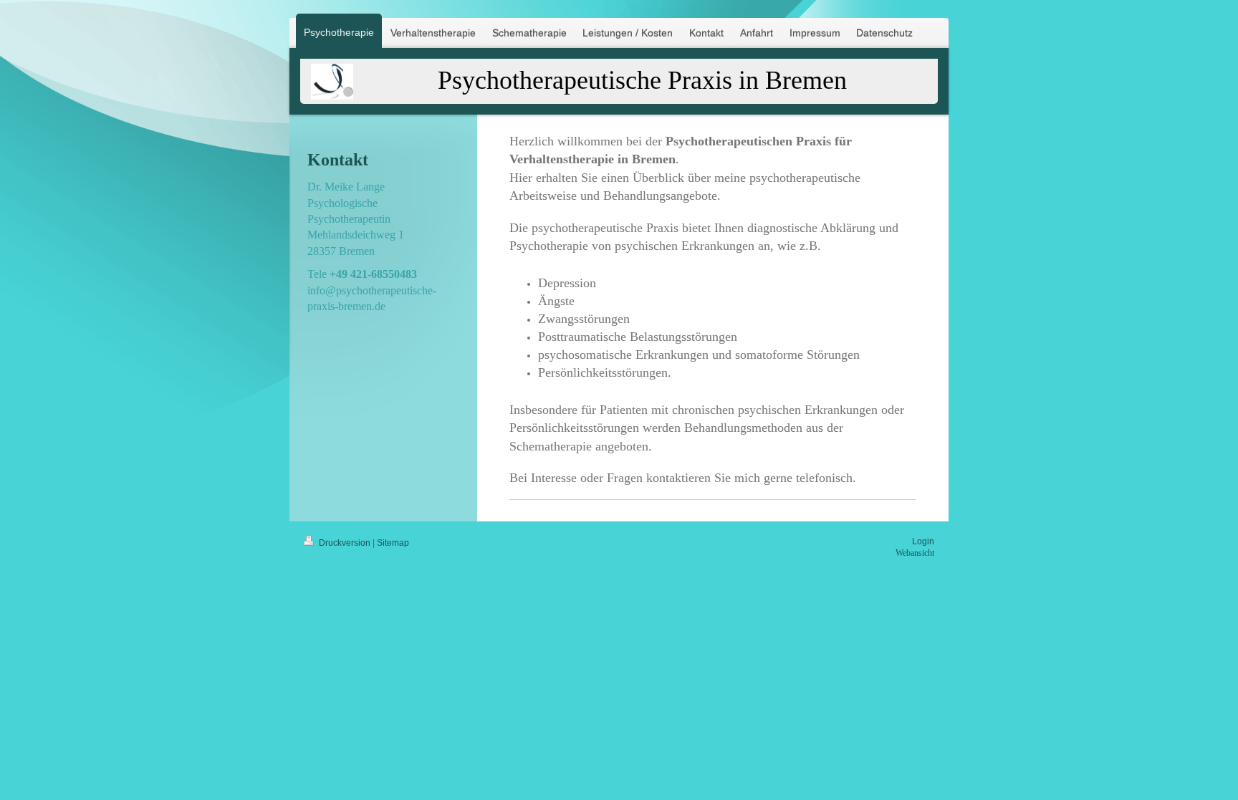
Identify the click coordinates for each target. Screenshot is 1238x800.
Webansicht (915, 553)
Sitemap (393, 543)
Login (923, 541)
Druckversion (345, 543)
